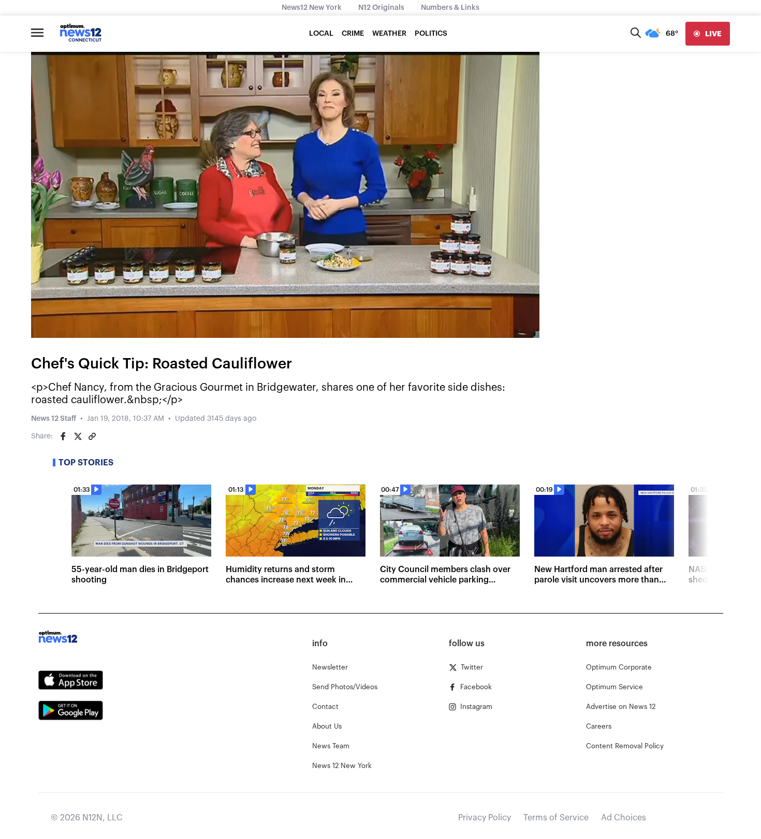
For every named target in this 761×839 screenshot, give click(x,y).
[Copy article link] (92, 436)
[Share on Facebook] (63, 436)
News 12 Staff (53, 418)
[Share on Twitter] (78, 436)
